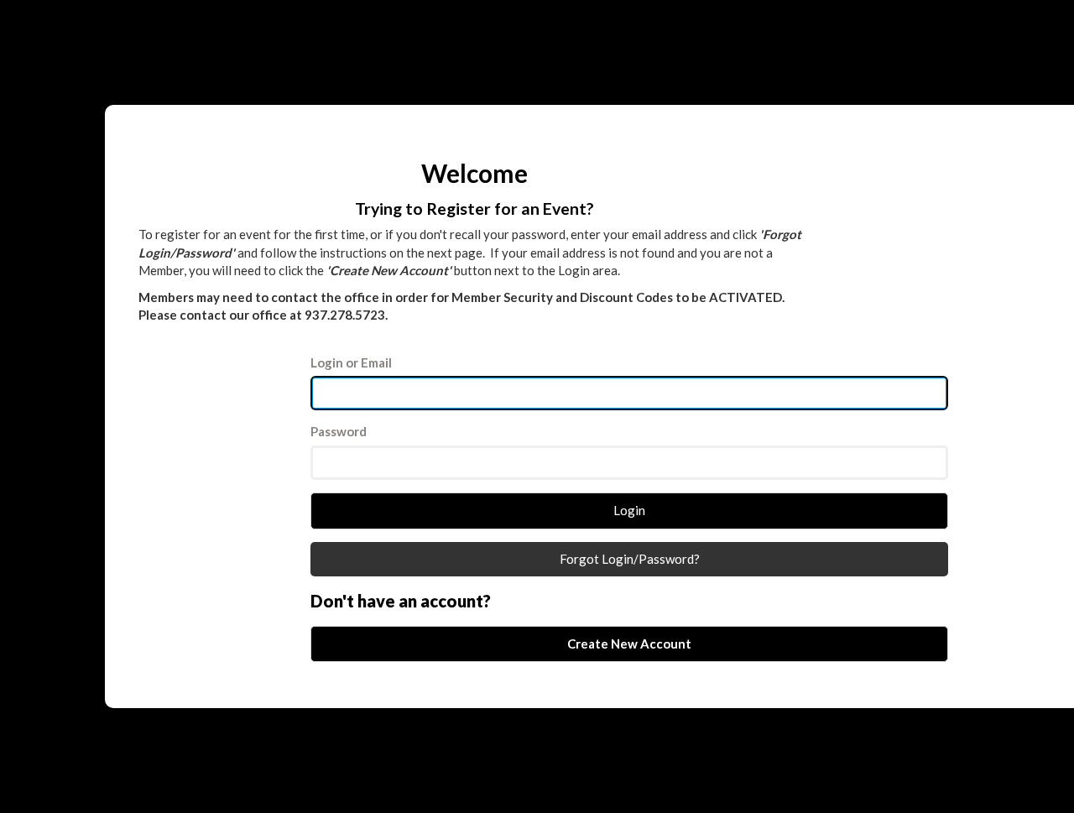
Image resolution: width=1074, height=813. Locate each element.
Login (629, 510)
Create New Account (629, 643)
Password (338, 431)
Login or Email (351, 362)
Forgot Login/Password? (630, 558)
